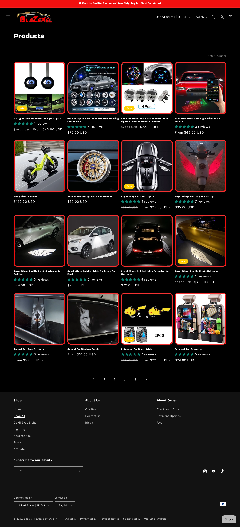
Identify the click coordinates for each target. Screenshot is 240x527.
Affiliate (19, 449)
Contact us (92, 416)
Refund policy (68, 518)
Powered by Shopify (45, 519)
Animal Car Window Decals (83, 349)
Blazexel (28, 519)
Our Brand (92, 409)
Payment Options (169, 416)
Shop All (19, 416)
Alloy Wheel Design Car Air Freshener (89, 196)
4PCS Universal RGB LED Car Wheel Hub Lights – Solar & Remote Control (144, 120)
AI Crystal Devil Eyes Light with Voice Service (197, 120)
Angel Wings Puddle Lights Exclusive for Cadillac (38, 273)
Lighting (19, 429)
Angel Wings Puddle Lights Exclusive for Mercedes (145, 273)
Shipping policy (131, 518)
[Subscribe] (79, 471)
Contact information (155, 518)
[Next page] (146, 379)
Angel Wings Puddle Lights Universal (197, 271)
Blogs (89, 422)
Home (18, 409)
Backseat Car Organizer (189, 349)
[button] (8, 17)
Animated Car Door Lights (136, 349)
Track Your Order (169, 409)
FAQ (159, 422)
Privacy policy (88, 518)
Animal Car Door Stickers (29, 349)
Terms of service (109, 518)
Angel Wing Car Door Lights (137, 196)
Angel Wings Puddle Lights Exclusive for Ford (91, 273)
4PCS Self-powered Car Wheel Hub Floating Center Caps (93, 120)
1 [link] (94, 379)
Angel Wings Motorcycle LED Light (195, 196)
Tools (17, 442)
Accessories (22, 435)
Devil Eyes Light (25, 422)
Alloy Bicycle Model (25, 196)
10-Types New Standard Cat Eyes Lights (37, 118)
